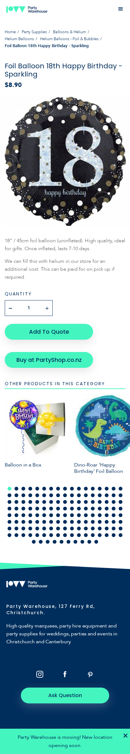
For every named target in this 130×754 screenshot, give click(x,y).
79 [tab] (79, 515)
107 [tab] (37, 528)
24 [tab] (51, 495)
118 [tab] (113, 528)
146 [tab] (96, 542)
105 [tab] (23, 528)
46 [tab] (86, 502)
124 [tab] (37, 535)
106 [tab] (30, 528)
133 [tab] (100, 535)
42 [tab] (58, 502)
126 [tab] (51, 535)
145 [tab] (89, 542)
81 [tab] (93, 515)
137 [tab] (34, 542)
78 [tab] (72, 515)
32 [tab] (107, 495)
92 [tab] (51, 522)
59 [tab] (58, 508)
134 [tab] (107, 535)
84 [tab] (113, 515)
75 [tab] (51, 515)
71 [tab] (23, 515)
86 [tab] (9, 522)
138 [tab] (41, 542)
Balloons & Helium (69, 32)
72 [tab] (30, 515)
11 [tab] (79, 489)
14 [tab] (100, 489)
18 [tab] (9, 495)
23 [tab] (44, 495)
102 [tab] (120, 522)
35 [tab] (9, 502)
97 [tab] (86, 522)
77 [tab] (65, 515)
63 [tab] (86, 508)
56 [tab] (37, 508)
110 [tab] (58, 528)
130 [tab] (79, 535)
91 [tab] (44, 522)
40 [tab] (44, 502)
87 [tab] (16, 522)
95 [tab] (72, 522)
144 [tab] (82, 542)
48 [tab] (100, 502)
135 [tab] (113, 535)
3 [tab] (23, 489)
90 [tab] (37, 522)
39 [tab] (37, 502)
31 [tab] (100, 495)
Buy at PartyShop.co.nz (49, 360)
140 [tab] (54, 542)
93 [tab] (58, 522)
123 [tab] (30, 535)
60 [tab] (65, 508)
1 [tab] (9, 489)
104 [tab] (16, 528)
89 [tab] (30, 522)
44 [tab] (72, 502)
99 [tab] (100, 522)
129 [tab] (72, 535)
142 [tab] (68, 542)
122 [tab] (23, 535)
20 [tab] (23, 495)
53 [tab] (16, 508)
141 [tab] (61, 542)
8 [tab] (58, 489)
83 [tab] (107, 515)
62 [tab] (79, 508)
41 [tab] (51, 502)
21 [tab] (30, 495)
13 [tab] (93, 489)
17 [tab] (120, 489)
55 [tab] (30, 508)
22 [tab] (37, 495)
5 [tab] (37, 489)
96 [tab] (79, 522)
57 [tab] (44, 508)
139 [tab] (48, 542)
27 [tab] (72, 495)
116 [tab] (100, 528)
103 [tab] (9, 528)
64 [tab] (93, 508)
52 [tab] (9, 508)
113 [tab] (79, 528)
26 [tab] (65, 495)
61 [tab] (72, 508)
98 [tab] (93, 522)
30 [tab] (93, 495)
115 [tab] (93, 528)
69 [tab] (9, 515)
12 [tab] (86, 489)
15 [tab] (107, 489)
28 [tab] (79, 495)
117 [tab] (107, 528)
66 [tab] (107, 508)
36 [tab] (16, 502)
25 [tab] (58, 495)
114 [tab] (86, 528)
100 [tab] (107, 522)
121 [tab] (16, 535)
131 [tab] (86, 535)
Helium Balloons (19, 39)
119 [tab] (120, 528)
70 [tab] (16, 515)
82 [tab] (100, 515)
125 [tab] (44, 535)
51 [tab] (120, 502)
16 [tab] (113, 489)
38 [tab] (30, 502)
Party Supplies (34, 32)
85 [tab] (120, 515)
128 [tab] (65, 535)
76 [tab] (58, 515)
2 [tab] (16, 489)
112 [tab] (72, 528)
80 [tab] (86, 515)
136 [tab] (120, 535)
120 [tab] (9, 535)
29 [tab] (86, 495)
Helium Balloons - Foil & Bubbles (69, 39)
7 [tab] (51, 489)
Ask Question (65, 695)
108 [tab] (44, 528)
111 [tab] (65, 528)
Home (10, 32)
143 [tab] (75, 542)
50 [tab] (113, 502)
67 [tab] (113, 508)
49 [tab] (107, 502)
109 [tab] (51, 528)
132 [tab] (93, 535)
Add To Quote (49, 332)
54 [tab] (23, 508)
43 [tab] (65, 502)
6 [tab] (44, 489)
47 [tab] (93, 502)
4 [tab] (30, 489)
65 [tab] (100, 508)
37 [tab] (23, 502)
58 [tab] (51, 508)
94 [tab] (65, 522)
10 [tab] (72, 489)
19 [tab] (16, 495)
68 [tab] (120, 508)
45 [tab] (79, 502)
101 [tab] (113, 522)
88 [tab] (23, 522)
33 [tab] (113, 495)
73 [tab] (37, 515)
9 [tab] (65, 489)
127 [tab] (58, 535)
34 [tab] (120, 495)
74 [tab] (44, 515)
